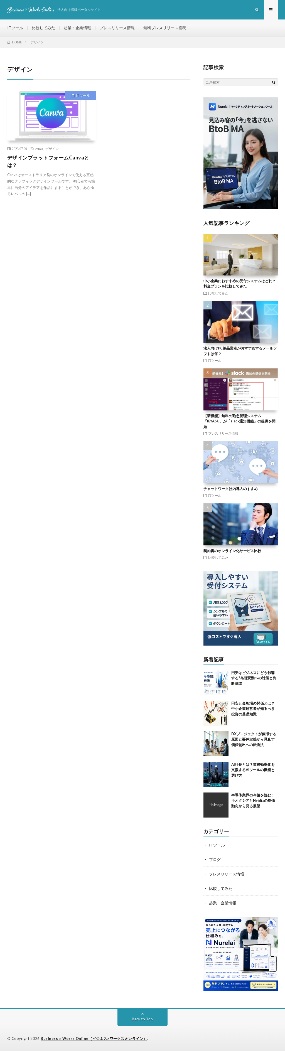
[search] (273, 82)
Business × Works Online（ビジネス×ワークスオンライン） (94, 1038)
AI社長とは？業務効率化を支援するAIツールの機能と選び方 (253, 769)
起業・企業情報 (77, 27)
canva (39, 148)
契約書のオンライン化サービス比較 (232, 550)
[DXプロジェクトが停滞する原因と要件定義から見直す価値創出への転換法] (216, 743)
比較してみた (43, 27)
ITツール (15, 27)
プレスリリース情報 (117, 27)
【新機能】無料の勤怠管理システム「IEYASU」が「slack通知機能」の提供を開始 (239, 421)
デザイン (52, 148)
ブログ (215, 859)
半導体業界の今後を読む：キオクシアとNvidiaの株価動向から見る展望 (253, 800)
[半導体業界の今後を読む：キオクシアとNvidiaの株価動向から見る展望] (216, 805)
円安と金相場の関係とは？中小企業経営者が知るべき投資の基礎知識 (253, 708)
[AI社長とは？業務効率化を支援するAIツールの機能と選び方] (216, 774)
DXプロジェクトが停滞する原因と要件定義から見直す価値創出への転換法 (253, 739)
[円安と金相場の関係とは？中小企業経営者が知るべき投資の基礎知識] (216, 713)
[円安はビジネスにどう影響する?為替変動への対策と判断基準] (216, 682)
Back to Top (142, 1018)
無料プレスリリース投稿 (164, 27)
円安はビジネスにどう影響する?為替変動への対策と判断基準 (253, 678)
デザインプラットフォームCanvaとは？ (48, 161)
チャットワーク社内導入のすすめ (230, 488)
